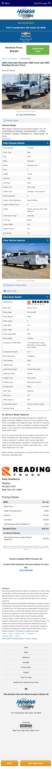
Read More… (7, 139)
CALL (9, 763)
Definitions (26, 657)
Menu (7, 3)
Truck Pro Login (26, 677)
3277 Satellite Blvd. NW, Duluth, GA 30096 (27, 27)
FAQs (26, 652)
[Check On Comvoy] (26, 689)
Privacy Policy (26, 667)
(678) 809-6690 (27, 22)
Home (26, 647)
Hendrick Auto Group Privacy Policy (26, 682)
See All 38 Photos (27, 114)
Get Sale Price (35, 763)
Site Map (26, 662)
